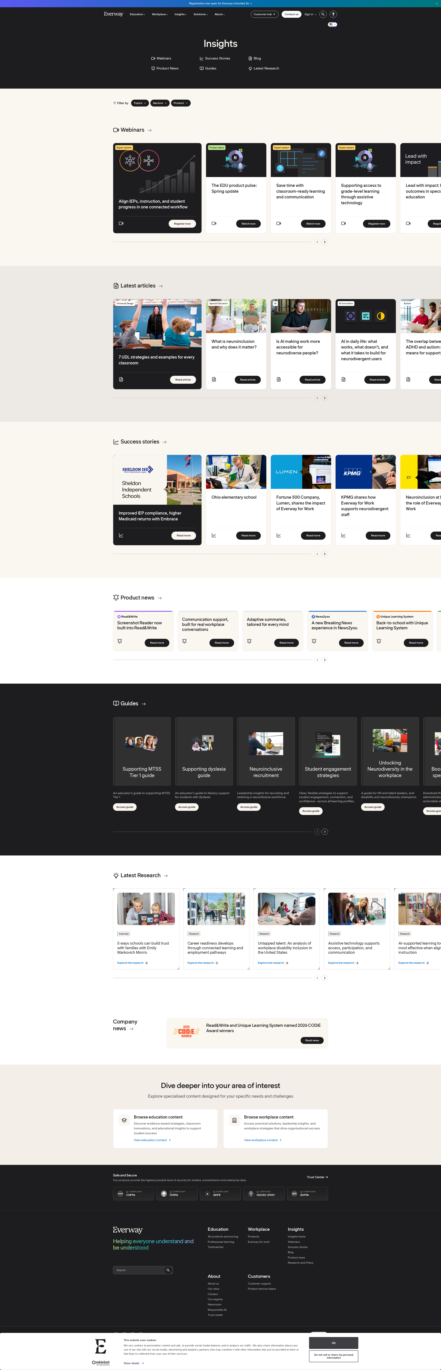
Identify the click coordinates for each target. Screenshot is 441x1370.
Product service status (262, 1288)
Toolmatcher (216, 1247)
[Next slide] (325, 242)
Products (253, 1236)
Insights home (296, 1236)
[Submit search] (168, 1270)
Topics (138, 103)
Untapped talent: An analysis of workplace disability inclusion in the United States (285, 948)
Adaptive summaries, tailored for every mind (268, 622)
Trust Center (316, 1177)
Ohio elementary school (234, 497)
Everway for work (258, 1241)
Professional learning (221, 1241)
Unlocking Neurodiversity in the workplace (390, 769)
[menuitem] (265, 14)
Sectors (158, 103)
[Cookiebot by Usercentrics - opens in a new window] (101, 1363)
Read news (314, 1040)
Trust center (215, 1315)
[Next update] (325, 398)
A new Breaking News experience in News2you (334, 625)
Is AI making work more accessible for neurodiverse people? (298, 347)
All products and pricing (223, 1236)
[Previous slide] (317, 242)
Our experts (215, 1299)
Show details (131, 1363)
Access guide (126, 807)
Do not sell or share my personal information (333, 1356)
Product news (296, 1257)
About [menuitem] (219, 14)
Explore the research (130, 962)
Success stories (298, 1247)
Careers (213, 1294)
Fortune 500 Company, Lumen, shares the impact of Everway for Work (300, 503)
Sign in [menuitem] (309, 14)
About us (213, 1283)
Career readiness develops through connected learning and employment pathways (215, 948)
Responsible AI (217, 1309)
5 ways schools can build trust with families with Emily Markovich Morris (143, 948)
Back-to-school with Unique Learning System (402, 625)
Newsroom (214, 1304)
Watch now (251, 223)
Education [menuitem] (136, 14)
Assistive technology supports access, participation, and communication (354, 948)
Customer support (259, 1283)
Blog (291, 1252)
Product (179, 103)
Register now (185, 223)
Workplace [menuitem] (159, 14)
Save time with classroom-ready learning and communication (300, 191)
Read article (185, 379)
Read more (186, 535)
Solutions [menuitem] (200, 14)
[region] (220, 196)
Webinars (294, 1241)
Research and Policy (301, 1262)
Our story (213, 1288)
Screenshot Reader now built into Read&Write (139, 625)
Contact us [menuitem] (292, 14)
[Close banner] (437, 4)
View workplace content (261, 1140)
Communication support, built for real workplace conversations (205, 624)
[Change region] (332, 24)
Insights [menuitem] (180, 14)
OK (334, 1343)
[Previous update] (317, 398)
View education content (150, 1140)
